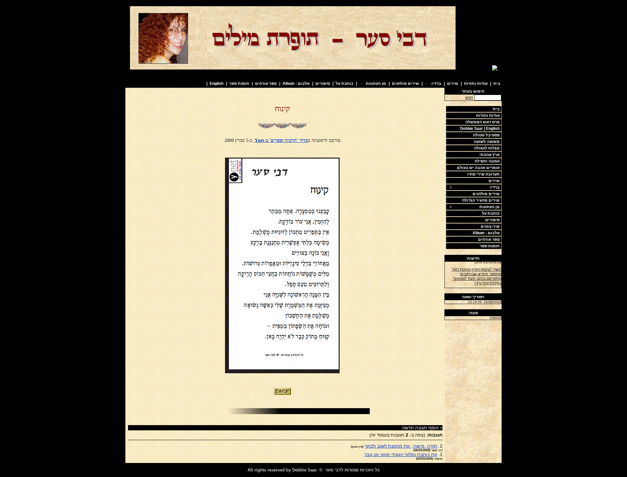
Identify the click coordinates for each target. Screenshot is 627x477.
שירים (452, 83)
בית (496, 83)
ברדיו (495, 187)
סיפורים (322, 83)
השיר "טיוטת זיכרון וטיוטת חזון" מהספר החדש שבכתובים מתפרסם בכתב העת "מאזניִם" (476, 272)
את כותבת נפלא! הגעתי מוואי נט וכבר (400, 454)
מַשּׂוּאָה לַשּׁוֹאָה (487, 141)
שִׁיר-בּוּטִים (490, 226)
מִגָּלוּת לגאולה (487, 148)
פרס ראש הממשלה (482, 122)
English (216, 83)
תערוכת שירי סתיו (483, 174)
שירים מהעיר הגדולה (481, 200)
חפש (469, 97)
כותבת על (344, 83)
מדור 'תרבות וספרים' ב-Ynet (281, 140)
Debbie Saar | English (480, 128)
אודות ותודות (476, 83)
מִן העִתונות (489, 207)
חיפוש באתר (473, 91)
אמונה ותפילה (487, 161)
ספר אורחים (266, 83)
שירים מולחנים (405, 83)
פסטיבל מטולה (486, 135)
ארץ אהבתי (489, 154)
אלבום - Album (296, 83)
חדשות (473, 258)
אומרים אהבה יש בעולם (478, 167)
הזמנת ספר (239, 83)
